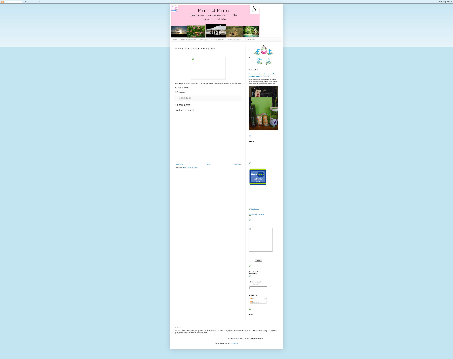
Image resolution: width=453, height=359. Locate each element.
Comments (255, 302)
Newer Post (179, 164)
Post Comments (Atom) (190, 168)
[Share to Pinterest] (189, 98)
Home (175, 39)
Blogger (235, 344)
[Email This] (180, 98)
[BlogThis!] (182, 98)
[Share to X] (185, 98)
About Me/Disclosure (188, 39)
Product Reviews (217, 39)
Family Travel (250, 39)
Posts (254, 298)
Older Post (238, 164)
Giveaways (204, 39)
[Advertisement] (256, 150)
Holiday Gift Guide (234, 39)
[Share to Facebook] (187, 98)
